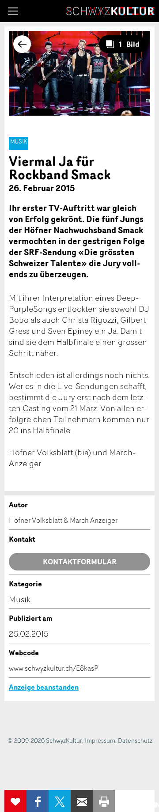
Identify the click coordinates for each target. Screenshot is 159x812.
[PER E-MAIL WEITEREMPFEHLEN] (82, 801)
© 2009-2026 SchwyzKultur (45, 740)
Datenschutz (135, 740)
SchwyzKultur (110, 11)
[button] (13, 11)
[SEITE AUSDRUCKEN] (104, 801)
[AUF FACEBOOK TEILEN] (37, 801)
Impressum (100, 740)
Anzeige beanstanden (44, 687)
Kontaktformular (80, 561)
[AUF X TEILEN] (60, 801)
